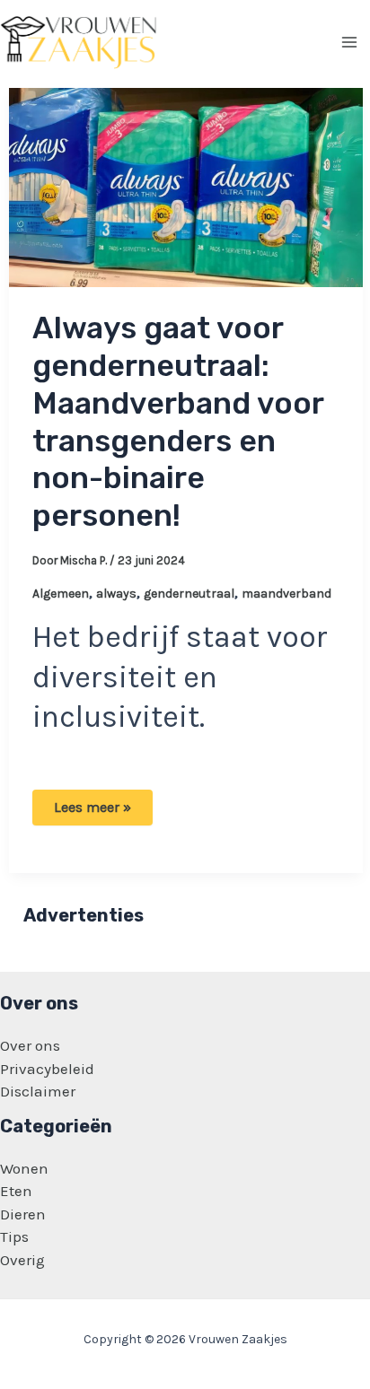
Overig (22, 1260)
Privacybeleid (47, 1069)
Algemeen (60, 593)
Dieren (23, 1214)
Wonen (24, 1168)
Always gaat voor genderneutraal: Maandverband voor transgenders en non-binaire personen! (177, 422)
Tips (14, 1236)
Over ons (30, 1045)
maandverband (286, 593)
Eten (16, 1191)
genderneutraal (189, 593)
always (116, 593)
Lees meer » (103, 812)
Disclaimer (37, 1091)
